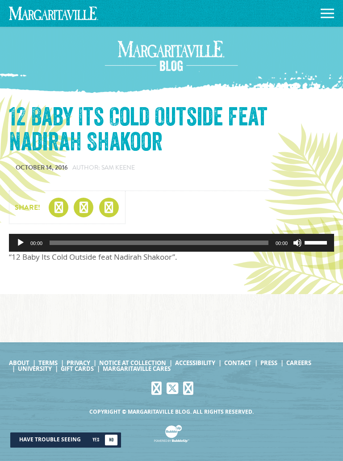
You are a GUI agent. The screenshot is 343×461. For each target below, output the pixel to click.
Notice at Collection (132, 363)
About (19, 363)
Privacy (78, 363)
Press (268, 363)
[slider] (317, 242)
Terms (48, 363)
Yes (95, 439)
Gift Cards (77, 369)
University (35, 369)
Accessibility (195, 363)
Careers (298, 363)
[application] (171, 243)
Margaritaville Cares (137, 369)
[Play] (20, 242)
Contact (237, 363)
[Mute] (297, 242)
